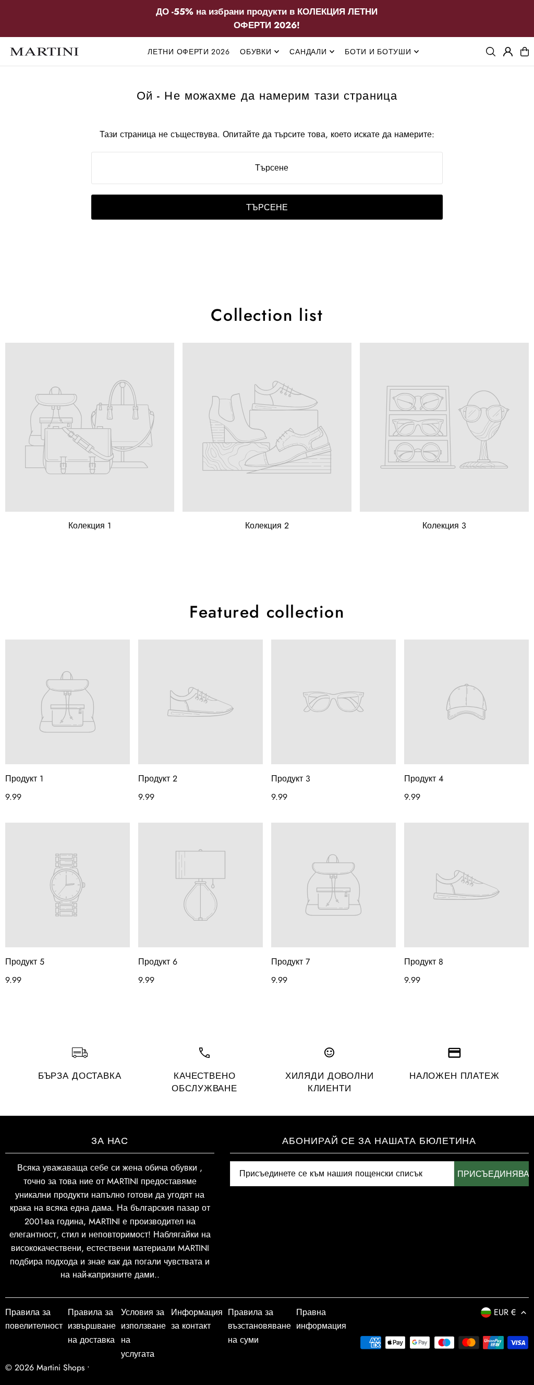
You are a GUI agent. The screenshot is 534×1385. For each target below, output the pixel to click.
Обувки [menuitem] (255, 51)
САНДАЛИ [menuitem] (307, 51)
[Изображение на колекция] (89, 427)
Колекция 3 (444, 526)
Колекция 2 (267, 526)
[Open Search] (490, 51)
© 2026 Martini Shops (46, 1368)
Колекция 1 (89, 526)
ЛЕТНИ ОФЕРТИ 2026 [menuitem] (188, 51)
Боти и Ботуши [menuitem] (378, 51)
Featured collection (266, 612)
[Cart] (524, 51)
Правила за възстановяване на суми (259, 1326)
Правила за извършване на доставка (92, 1326)
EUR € (505, 1312)
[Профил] (508, 51)
